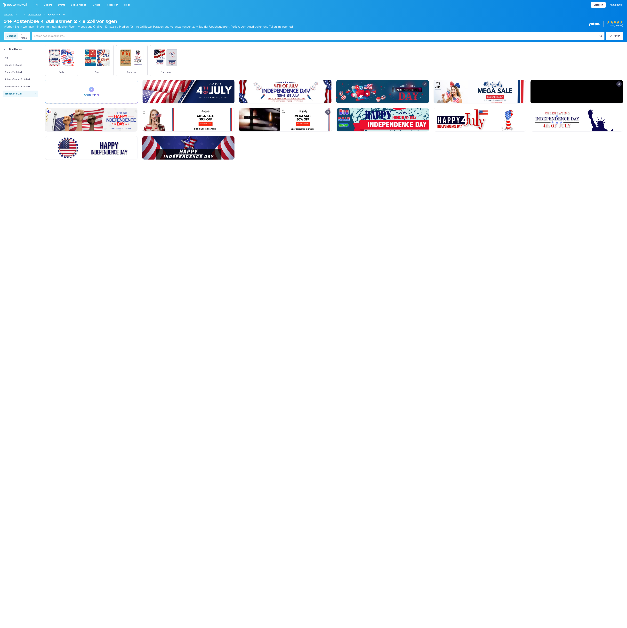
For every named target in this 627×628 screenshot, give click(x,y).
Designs (11, 35)
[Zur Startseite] (13, 5)
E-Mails (24, 36)
